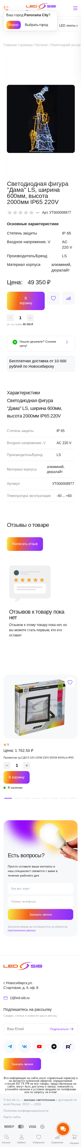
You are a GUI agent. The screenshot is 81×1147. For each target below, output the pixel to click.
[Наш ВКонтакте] (24, 1047)
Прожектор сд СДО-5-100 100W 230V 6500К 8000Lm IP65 (38, 757)
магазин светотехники (39, 1100)
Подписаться (59, 1029)
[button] (8, 798)
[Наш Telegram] (9, 1047)
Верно (13, 25)
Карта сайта (12, 1117)
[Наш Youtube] (39, 1047)
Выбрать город (36, 25)
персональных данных (22, 930)
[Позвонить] (6, 8)
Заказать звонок (40, 914)
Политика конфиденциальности (25, 1110)
